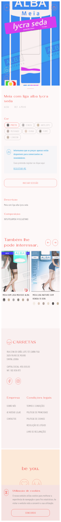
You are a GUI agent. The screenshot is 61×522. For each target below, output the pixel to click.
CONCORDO (30, 512)
